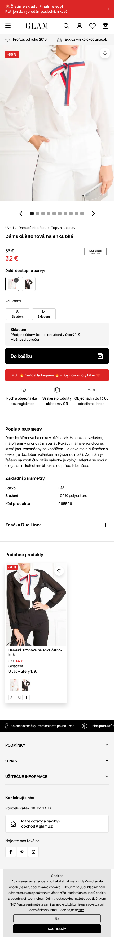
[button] (109, 9)
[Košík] (105, 26)
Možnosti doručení (26, 339)
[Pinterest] (22, 852)
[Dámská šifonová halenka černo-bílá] (26, 685)
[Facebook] (10, 852)
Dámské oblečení (32, 227)
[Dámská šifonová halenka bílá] (14, 685)
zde (81, 910)
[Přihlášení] (79, 26)
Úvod (9, 227)
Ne (57, 918)
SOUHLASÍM (57, 928)
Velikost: (13, 300)
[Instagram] (33, 852)
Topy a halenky (63, 227)
